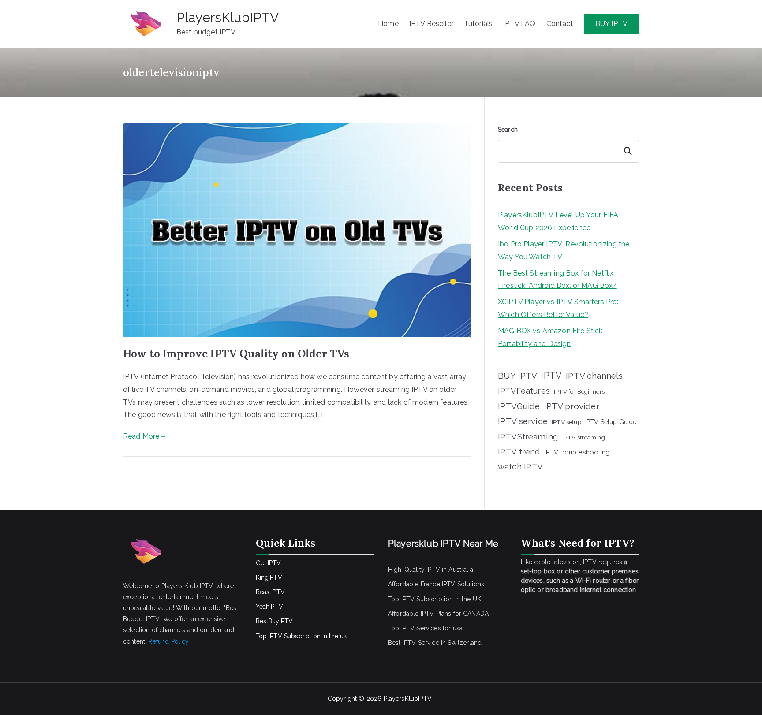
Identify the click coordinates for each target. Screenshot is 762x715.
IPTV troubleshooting (577, 452)
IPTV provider (571, 406)
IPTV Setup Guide (611, 421)
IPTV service (523, 421)
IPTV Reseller (431, 23)
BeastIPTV (270, 592)
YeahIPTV (269, 606)
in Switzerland (461, 642)
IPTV (551, 375)
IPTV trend (519, 451)
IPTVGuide (519, 406)
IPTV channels (594, 376)
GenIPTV (268, 562)
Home (388, 23)
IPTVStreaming (528, 436)
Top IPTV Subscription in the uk (301, 636)
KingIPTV (269, 577)
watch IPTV (520, 466)
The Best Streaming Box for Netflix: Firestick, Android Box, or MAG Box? (557, 279)
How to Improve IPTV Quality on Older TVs (236, 354)
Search (508, 129)
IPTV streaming (583, 437)
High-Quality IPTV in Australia (430, 569)
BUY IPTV (611, 23)
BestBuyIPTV (274, 621)
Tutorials (478, 23)
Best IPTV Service (413, 642)
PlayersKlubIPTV (227, 17)
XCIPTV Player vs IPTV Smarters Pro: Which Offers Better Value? (558, 308)
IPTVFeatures (524, 390)
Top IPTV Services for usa (425, 628)
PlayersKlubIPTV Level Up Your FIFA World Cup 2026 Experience (558, 221)
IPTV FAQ (519, 23)
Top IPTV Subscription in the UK (434, 599)
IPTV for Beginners (579, 391)
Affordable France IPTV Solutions (436, 584)
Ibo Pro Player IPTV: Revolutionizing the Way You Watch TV (563, 250)
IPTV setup (566, 421)
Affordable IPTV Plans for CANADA (438, 613)
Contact (559, 23)
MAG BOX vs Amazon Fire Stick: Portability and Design (551, 337)
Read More (141, 436)
